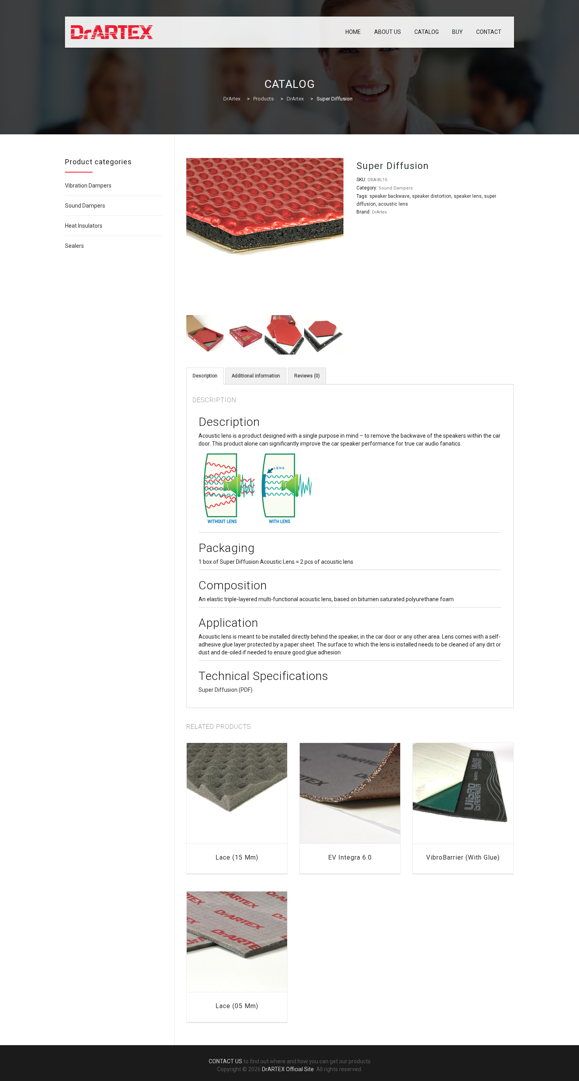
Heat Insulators (83, 226)
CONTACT (488, 32)
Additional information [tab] (256, 376)
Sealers (74, 246)
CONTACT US (225, 1061)
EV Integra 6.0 (350, 857)
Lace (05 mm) (236, 1006)
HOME (353, 32)
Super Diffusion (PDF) (225, 690)
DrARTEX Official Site (288, 1069)
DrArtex (379, 212)
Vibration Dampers (88, 185)
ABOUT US (387, 32)
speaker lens (468, 196)
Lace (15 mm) (236, 857)
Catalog (426, 32)
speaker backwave (389, 196)
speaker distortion (431, 196)
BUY (457, 32)
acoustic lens (393, 204)
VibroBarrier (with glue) (463, 857)
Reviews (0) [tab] (307, 376)
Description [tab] (205, 376)
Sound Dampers (396, 188)
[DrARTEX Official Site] (112, 32)
